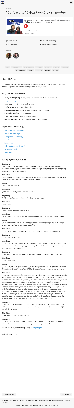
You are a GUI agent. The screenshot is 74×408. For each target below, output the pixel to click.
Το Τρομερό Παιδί (11, 149)
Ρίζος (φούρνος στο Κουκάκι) (15, 146)
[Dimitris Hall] (9, 56)
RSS (8, 67)
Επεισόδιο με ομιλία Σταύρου (15, 130)
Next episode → (66, 394)
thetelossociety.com (12, 140)
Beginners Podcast (38, 405)
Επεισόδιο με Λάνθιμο (12, 134)
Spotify (31, 70)
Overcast (65, 67)
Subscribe (55, 405)
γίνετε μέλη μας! (36, 328)
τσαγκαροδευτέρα (11, 101)
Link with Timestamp (49, 41)
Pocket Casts (21, 70)
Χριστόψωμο (9, 143)
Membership (48, 405)
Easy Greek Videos (27, 405)
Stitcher (40, 70)
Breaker (40, 67)
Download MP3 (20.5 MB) (50, 44)
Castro (57, 67)
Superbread (9, 152)
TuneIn (48, 70)
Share (56, 70)
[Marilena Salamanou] (16, 56)
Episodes (18, 405)
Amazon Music (30, 67)
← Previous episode (9, 394)
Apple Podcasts (17, 67)
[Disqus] (35, 363)
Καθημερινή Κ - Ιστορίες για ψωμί (17, 137)
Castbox (48, 67)
